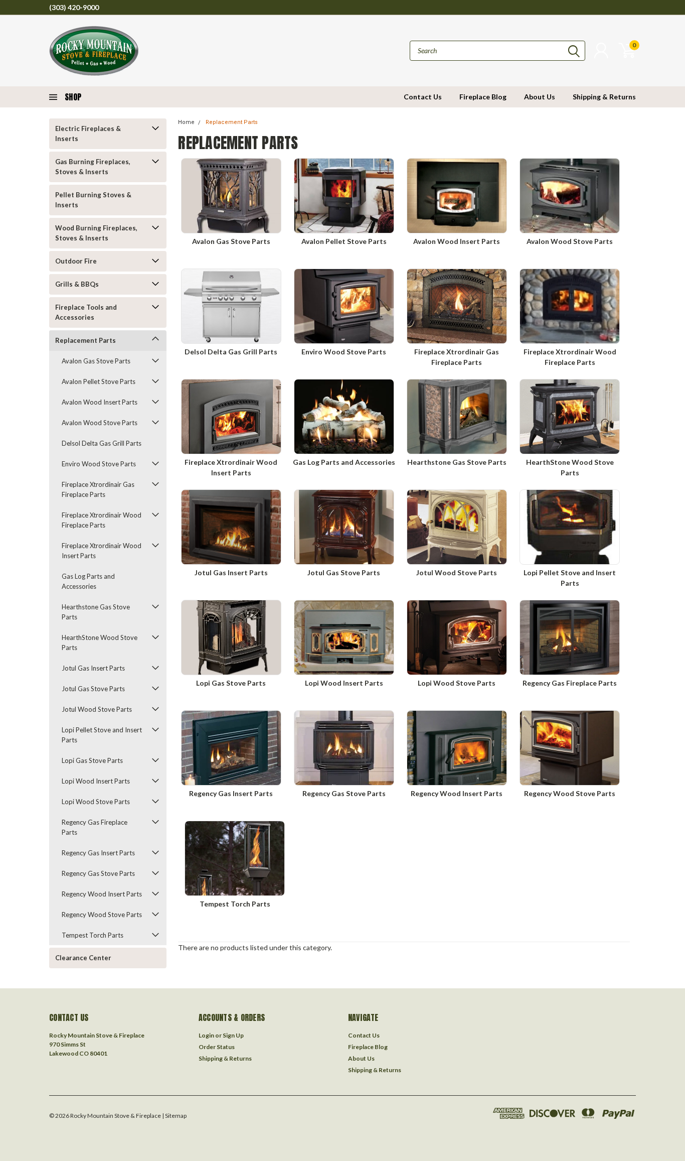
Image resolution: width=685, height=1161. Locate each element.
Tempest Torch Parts (92, 935)
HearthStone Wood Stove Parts (99, 642)
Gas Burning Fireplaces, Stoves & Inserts (92, 167)
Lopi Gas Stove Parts (92, 760)
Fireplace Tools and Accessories (86, 312)
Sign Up (233, 1035)
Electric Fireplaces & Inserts (88, 133)
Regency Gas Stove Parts (98, 873)
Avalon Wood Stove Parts (99, 423)
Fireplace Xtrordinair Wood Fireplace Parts (101, 520)
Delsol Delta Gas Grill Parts (101, 443)
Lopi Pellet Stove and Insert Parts (102, 735)
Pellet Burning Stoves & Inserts (93, 200)
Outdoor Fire (76, 261)
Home (186, 122)
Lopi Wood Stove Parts (96, 802)
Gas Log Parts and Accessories (88, 581)
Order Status (217, 1047)
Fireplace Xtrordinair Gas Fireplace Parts (98, 489)
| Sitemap (174, 1115)
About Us (539, 96)
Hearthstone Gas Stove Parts (96, 612)
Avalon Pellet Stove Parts (98, 381)
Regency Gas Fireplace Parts (94, 827)
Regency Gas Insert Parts (98, 853)
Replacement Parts (85, 340)
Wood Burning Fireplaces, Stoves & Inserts (96, 233)
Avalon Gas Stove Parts (96, 361)
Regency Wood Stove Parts (102, 915)
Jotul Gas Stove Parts (93, 689)
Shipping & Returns (604, 96)
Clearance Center (83, 958)
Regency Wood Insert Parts (102, 894)
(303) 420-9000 (74, 7)
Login (206, 1035)
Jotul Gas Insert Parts (93, 668)
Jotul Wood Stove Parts (97, 709)
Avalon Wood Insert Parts (99, 402)
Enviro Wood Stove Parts (99, 464)
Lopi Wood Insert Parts (96, 781)
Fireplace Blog (482, 96)
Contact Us (423, 96)
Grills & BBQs (77, 284)
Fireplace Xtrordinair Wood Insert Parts (101, 551)
